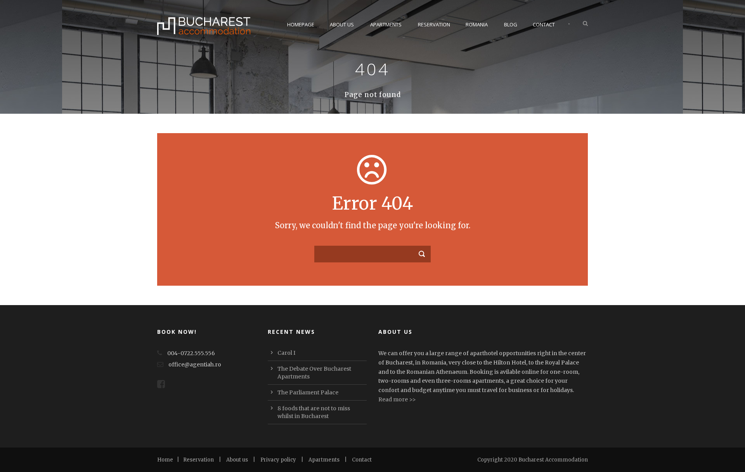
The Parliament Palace (307, 392)
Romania (477, 24)
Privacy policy (278, 459)
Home (165, 459)
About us (237, 459)
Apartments (386, 24)
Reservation (434, 24)
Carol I (286, 352)
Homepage (300, 24)
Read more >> (397, 399)
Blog (510, 24)
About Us (342, 24)
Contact (544, 24)
